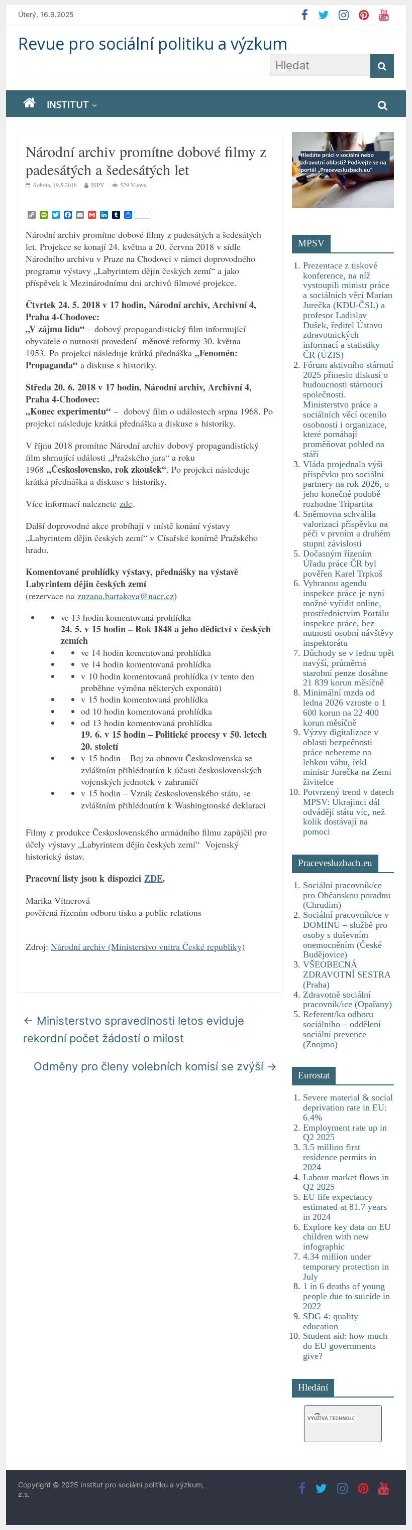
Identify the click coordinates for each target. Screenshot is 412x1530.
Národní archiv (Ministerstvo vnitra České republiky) (148, 946)
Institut (68, 104)
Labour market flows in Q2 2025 (346, 1182)
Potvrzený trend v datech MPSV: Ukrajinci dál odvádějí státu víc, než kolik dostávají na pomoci (348, 812)
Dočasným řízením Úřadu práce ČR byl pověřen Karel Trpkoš (342, 563)
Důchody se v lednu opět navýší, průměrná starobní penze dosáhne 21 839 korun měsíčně (348, 667)
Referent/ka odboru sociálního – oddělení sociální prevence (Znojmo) (342, 1029)
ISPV (98, 185)
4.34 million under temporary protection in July (346, 1266)
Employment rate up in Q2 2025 (345, 1133)
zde (126, 503)
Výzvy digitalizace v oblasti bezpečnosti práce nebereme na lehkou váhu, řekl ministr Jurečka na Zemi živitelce (347, 757)
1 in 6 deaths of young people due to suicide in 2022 (346, 1296)
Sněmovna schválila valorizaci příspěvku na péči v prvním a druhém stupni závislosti (346, 528)
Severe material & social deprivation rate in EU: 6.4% (348, 1107)
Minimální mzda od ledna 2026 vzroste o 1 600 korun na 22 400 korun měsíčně (344, 707)
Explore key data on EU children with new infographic (347, 1237)
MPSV (311, 243)
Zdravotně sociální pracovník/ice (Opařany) (347, 1000)
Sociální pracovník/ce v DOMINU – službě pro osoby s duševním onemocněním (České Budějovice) (346, 934)
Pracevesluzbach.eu (335, 863)
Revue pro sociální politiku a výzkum (152, 43)
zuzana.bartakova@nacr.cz (125, 596)
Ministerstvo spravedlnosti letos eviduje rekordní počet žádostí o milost (133, 1029)
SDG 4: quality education (330, 1321)
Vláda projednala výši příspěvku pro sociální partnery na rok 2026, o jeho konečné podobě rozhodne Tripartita (346, 484)
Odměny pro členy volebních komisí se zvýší (155, 1066)
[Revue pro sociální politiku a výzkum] (29, 103)
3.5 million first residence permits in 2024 (339, 1157)
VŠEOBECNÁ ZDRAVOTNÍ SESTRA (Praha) (346, 974)
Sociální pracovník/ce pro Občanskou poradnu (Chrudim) (346, 895)
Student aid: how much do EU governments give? (345, 1346)
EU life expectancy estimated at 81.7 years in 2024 (345, 1207)
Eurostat (314, 1075)
